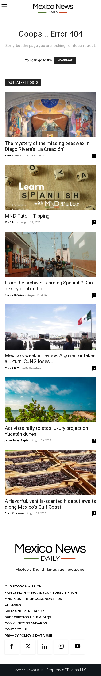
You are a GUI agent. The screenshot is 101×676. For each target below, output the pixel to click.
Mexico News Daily (28, 670)
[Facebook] (12, 647)
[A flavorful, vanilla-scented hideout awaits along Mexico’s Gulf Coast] (50, 472)
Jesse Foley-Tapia (17, 440)
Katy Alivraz (13, 155)
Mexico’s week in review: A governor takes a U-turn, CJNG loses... (50, 358)
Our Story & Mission (23, 586)
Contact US (16, 629)
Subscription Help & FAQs (28, 617)
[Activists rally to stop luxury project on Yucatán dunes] (50, 399)
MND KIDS (13, 598)
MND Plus (11, 222)
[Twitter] (28, 647)
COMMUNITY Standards (26, 623)
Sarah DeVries (14, 295)
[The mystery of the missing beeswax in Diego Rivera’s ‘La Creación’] (50, 114)
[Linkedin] (45, 647)
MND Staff (12, 367)
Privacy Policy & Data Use (28, 635)
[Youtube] (77, 647)
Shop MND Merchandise (26, 611)
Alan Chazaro (14, 513)
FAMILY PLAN (16, 592)
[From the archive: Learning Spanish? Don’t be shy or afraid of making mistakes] (50, 254)
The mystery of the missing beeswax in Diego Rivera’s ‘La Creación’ (47, 146)
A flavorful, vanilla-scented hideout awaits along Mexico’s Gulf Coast (50, 504)
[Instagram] (61, 647)
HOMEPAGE (65, 60)
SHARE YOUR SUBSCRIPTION (53, 592)
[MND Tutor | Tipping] (50, 187)
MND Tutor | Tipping (27, 216)
